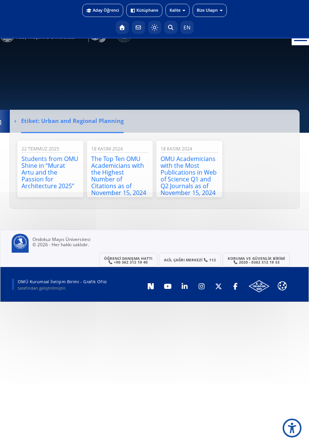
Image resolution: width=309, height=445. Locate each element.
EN (187, 27)
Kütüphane (147, 10)
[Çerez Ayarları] (282, 286)
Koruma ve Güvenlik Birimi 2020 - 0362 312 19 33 (256, 260)
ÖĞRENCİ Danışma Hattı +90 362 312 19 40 (128, 260)
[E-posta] (138, 27)
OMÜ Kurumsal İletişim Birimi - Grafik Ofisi (62, 281)
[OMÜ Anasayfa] (122, 27)
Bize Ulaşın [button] (207, 10)
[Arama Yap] (170, 27)
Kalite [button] (175, 10)
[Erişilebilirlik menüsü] (292, 428)
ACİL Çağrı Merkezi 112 (190, 259)
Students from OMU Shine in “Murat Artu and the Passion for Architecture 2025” (49, 172)
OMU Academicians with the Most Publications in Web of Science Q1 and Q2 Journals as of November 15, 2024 (189, 176)
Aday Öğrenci (106, 10)
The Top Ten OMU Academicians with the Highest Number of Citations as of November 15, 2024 (118, 176)
